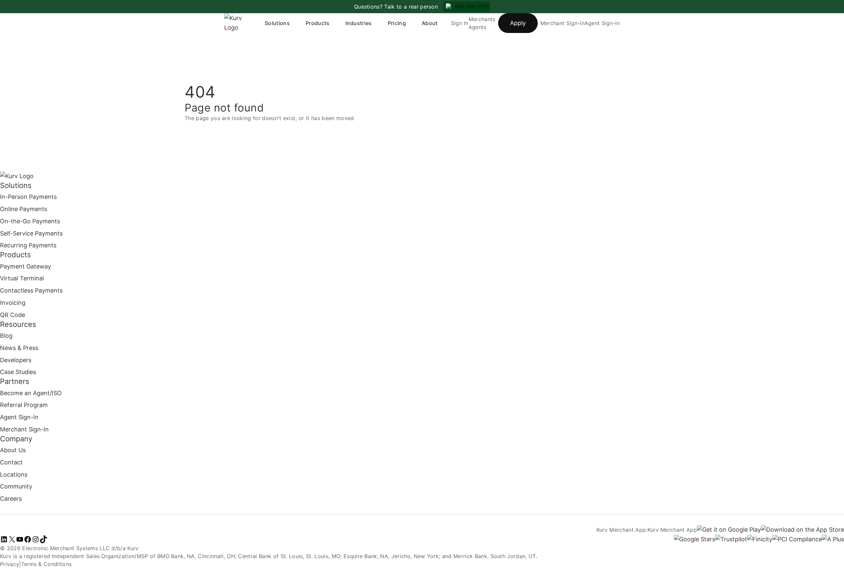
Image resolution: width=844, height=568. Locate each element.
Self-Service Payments (31, 233)
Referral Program (24, 404)
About (430, 23)
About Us (13, 450)
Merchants (482, 19)
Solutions (277, 23)
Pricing (397, 23)
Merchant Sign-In (562, 23)
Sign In (459, 23)
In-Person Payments (28, 196)
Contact (11, 462)
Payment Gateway (25, 266)
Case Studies (18, 371)
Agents (477, 27)
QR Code (12, 314)
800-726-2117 (471, 6)
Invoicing (12, 302)
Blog (6, 335)
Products (318, 23)
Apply (518, 22)
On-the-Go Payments (30, 221)
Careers (11, 498)
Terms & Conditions (46, 564)
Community (16, 486)
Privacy (9, 564)
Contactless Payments (31, 290)
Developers (15, 360)
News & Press (19, 347)
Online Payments (23, 208)
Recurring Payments (28, 245)
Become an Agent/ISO (31, 393)
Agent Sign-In (602, 23)
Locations (13, 474)
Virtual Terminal (22, 278)
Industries (359, 23)
